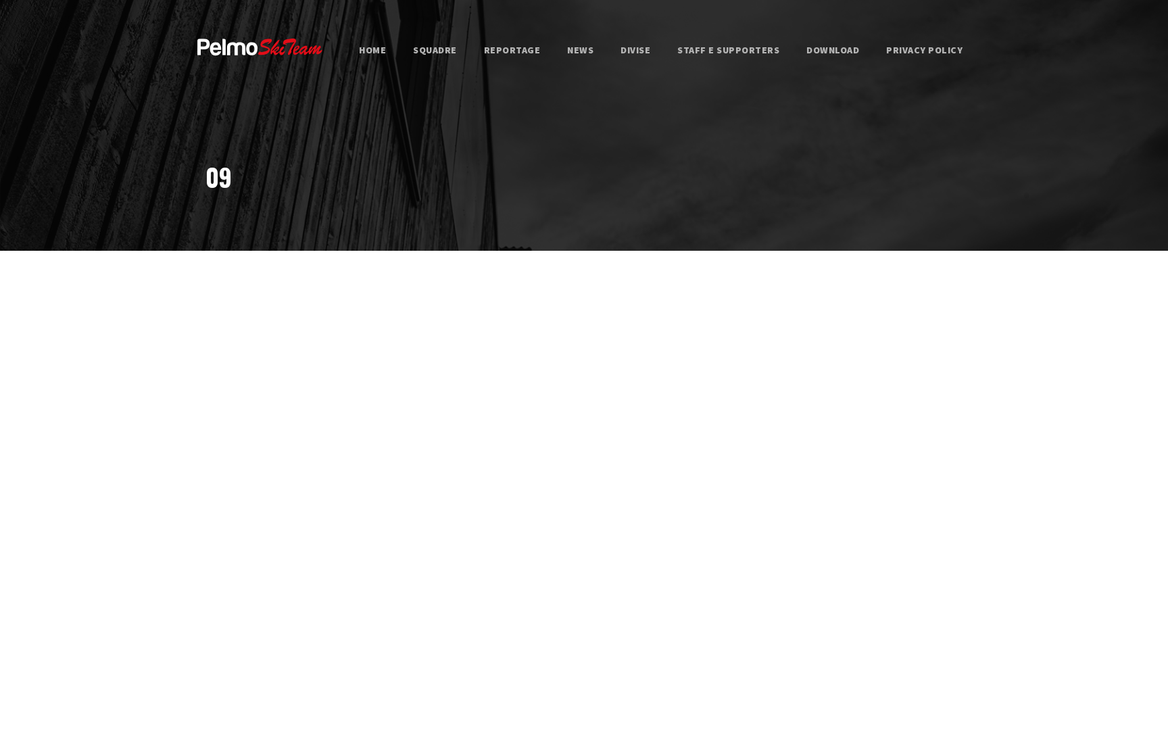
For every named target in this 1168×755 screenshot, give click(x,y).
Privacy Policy (924, 50)
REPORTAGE (512, 50)
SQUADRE (435, 50)
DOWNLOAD (832, 50)
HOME (372, 50)
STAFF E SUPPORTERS (728, 50)
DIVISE (635, 50)
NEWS (580, 50)
